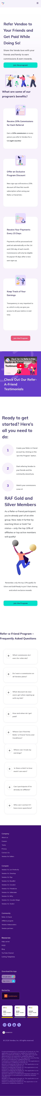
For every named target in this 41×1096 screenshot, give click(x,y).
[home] (2, 3)
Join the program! (20, 65)
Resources (6, 938)
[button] (37, 3)
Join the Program (20, 338)
